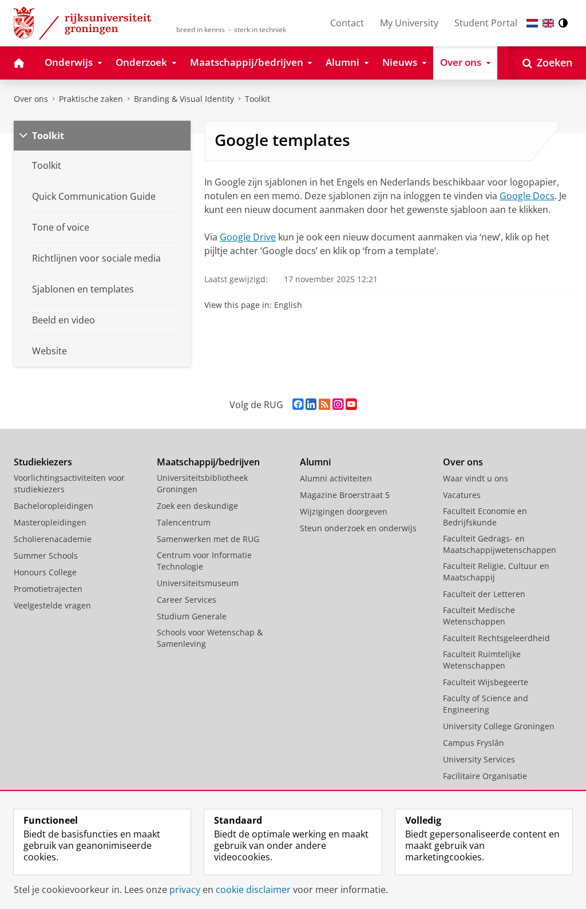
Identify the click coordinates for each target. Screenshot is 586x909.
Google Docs (527, 195)
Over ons (31, 98)
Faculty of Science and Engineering (485, 704)
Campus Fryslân (473, 742)
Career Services (186, 599)
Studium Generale (192, 616)
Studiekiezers (43, 462)
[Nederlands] (532, 23)
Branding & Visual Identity (184, 98)
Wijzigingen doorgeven (343, 511)
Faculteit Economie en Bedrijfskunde (485, 516)
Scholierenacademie (53, 538)
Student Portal (485, 23)
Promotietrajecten (48, 588)
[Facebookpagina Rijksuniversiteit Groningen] (297, 404)
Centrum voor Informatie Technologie (204, 561)
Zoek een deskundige (197, 505)
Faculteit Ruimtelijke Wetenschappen (482, 660)
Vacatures (462, 494)
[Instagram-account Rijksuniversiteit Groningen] (337, 404)
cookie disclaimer (253, 889)
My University (409, 23)
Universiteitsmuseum (198, 583)
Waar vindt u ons (475, 478)
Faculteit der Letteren (484, 593)
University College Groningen (499, 726)
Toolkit (257, 98)
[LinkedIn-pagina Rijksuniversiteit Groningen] (311, 404)
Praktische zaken (91, 98)
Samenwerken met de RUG (208, 538)
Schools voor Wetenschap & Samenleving (210, 638)
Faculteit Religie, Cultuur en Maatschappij (496, 571)
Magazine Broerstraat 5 (345, 494)
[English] (548, 23)
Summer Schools (46, 555)
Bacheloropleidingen (53, 505)
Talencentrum (184, 522)
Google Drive (248, 237)
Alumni (315, 462)
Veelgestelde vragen (52, 605)
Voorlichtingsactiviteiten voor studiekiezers (69, 483)
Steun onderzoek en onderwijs (358, 528)
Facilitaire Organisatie (485, 775)
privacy (184, 889)
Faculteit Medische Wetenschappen (479, 615)
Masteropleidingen (50, 522)
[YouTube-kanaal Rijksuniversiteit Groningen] (351, 404)
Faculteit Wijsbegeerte (485, 682)
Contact (347, 23)
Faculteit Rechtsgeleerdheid (496, 638)
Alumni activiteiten (336, 478)
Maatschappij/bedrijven (208, 462)
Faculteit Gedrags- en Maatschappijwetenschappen (499, 544)
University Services (479, 759)
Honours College (45, 572)
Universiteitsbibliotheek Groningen (202, 483)
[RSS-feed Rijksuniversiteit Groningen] (324, 404)
